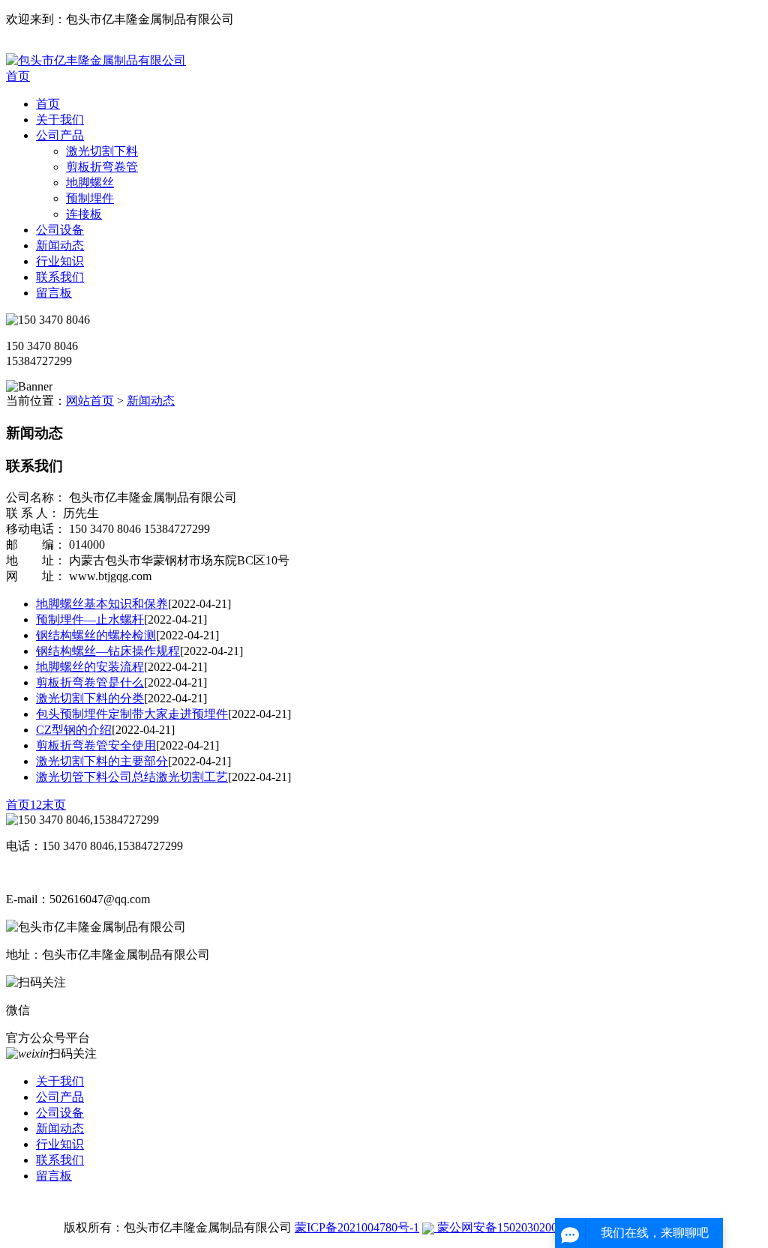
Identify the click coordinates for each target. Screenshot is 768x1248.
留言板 (54, 292)
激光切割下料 (102, 151)
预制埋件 (90, 198)
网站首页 (90, 400)
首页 (18, 76)
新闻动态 (60, 245)
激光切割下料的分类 (90, 698)
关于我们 (60, 119)
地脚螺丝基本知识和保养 (102, 603)
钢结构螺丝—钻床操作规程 (108, 651)
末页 (54, 804)
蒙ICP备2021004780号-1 (357, 1227)
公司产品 (60, 135)
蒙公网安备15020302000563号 (513, 1227)
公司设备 (60, 229)
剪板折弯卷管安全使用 (96, 745)
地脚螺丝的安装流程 (90, 666)
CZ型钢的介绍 (74, 729)
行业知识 (60, 261)
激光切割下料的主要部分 (102, 761)
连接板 (84, 214)
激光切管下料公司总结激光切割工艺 (132, 777)
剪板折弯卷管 (102, 166)
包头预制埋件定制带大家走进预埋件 (132, 714)
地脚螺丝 (90, 182)
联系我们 (60, 277)
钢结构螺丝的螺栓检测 (96, 635)
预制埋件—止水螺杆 (90, 619)
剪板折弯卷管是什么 (90, 682)
